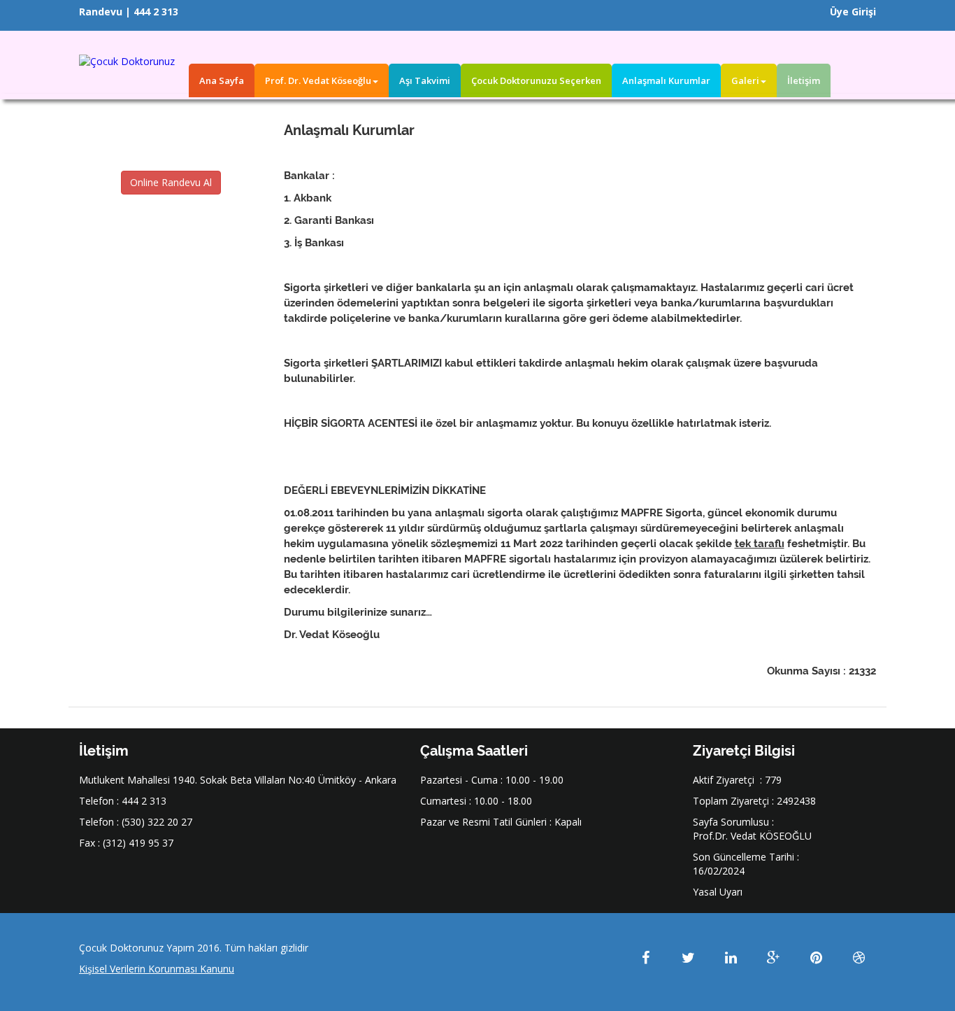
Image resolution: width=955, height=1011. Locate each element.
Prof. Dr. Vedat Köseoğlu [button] (318, 80)
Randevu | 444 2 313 (128, 11)
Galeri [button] (745, 80)
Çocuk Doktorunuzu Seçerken (536, 80)
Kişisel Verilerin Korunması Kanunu (156, 968)
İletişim (803, 80)
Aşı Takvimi (424, 80)
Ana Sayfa (221, 80)
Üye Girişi (853, 11)
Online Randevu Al (171, 182)
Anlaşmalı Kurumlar (666, 80)
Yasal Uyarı (717, 891)
